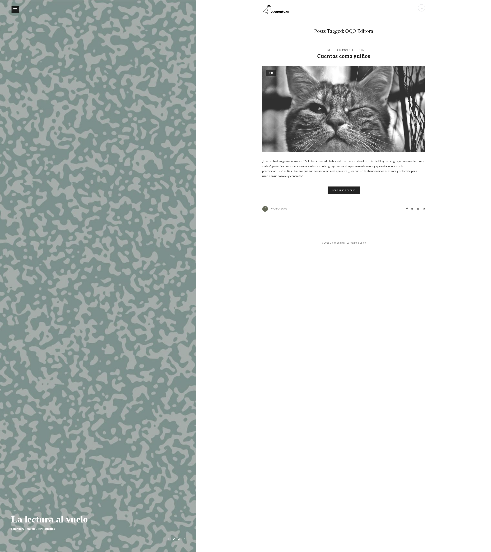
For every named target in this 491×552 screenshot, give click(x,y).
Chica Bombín (337, 243)
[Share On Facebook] (407, 208)
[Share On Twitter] (412, 208)
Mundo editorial (353, 50)
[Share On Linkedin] (424, 208)
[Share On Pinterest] (418, 208)
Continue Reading (343, 190)
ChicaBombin (282, 208)
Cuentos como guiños (343, 56)
